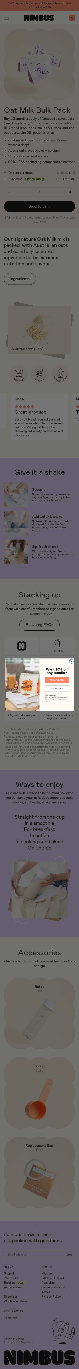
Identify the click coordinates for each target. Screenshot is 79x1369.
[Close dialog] (71, 661)
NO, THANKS (57, 688)
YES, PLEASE (57, 680)
